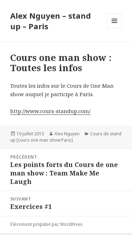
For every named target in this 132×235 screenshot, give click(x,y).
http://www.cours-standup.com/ (50, 111)
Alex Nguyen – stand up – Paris (50, 20)
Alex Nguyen (67, 134)
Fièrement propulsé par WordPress (46, 224)
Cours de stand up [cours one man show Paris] (65, 137)
